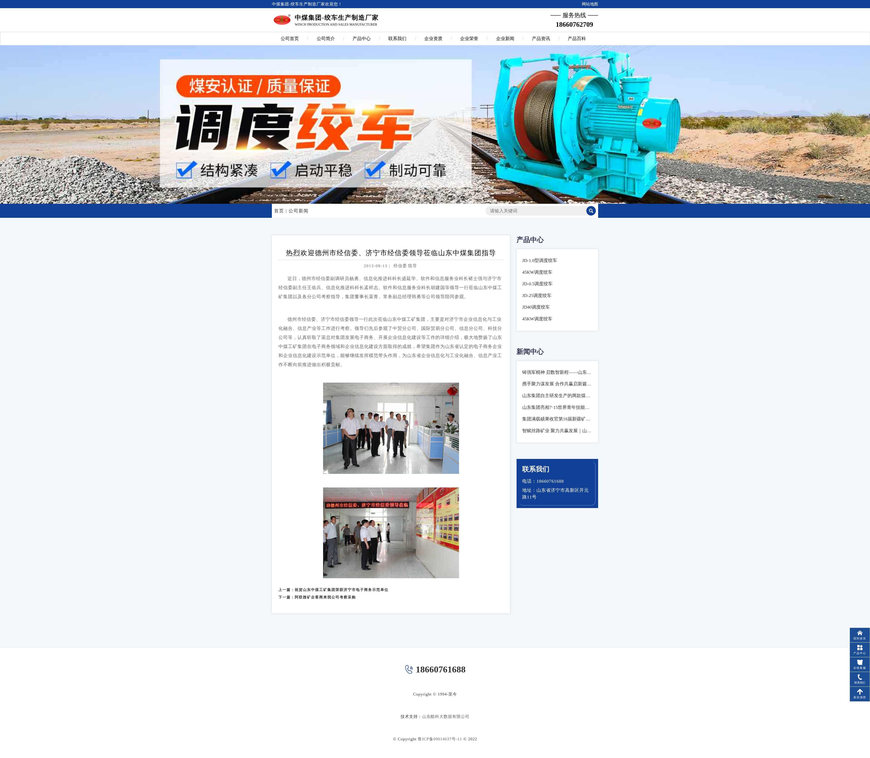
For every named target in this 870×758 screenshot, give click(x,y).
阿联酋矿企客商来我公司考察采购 (325, 597)
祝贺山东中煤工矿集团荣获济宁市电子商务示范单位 (342, 590)
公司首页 (290, 38)
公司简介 (326, 38)
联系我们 (397, 38)
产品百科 (577, 38)
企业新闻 (505, 38)
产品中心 (362, 38)
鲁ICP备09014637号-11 (440, 739)
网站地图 (590, 4)
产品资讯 (541, 38)
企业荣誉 (469, 38)
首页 (279, 210)
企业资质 (433, 38)
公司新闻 (299, 210)
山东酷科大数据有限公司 (445, 716)
